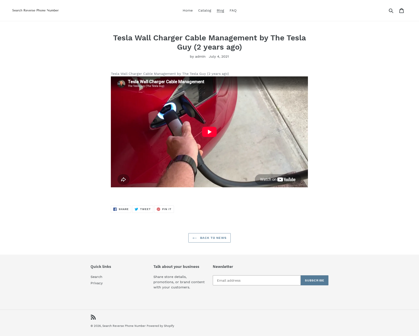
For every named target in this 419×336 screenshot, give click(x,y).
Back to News (213, 238)
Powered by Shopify (160, 325)
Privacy (97, 283)
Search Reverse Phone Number (124, 325)
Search (96, 277)
